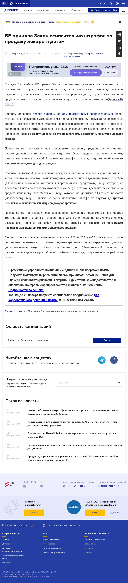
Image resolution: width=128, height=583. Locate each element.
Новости (27, 10)
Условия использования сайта (13, 556)
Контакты (88, 552)
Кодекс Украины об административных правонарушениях (73, 113)
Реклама (6, 562)
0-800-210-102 (108, 486)
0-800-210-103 (74, 486)
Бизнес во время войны (105, 10)
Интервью (60, 10)
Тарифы (34, 513)
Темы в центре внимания (54, 552)
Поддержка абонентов (94, 539)
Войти (107, 340)
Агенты (5, 539)
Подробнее (114, 513)
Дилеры (6, 544)
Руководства (49, 544)
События (76, 10)
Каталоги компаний (52, 548)
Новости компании (51, 539)
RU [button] (101, 3)
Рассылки (88, 548)
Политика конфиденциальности (12, 549)
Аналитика (43, 10)
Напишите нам (90, 544)
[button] (4, 3)
